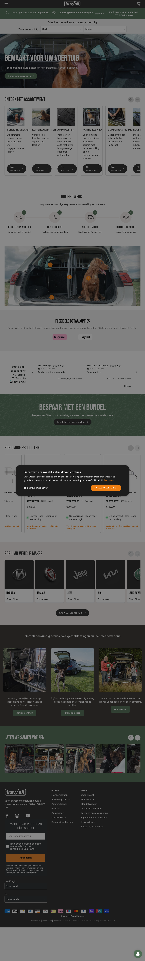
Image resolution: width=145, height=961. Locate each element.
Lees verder (109, 480)
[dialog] (72, 480)
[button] (36, 487)
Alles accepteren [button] (106, 487)
